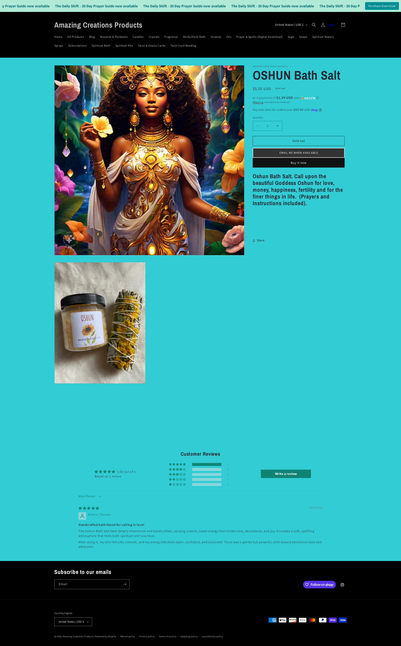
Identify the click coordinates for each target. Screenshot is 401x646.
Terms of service (167, 636)
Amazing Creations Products (79, 636)
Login (331, 25)
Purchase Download (382, 6)
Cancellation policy (212, 636)
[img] (89, 508)
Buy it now (299, 163)
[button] (314, 24)
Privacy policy (147, 636)
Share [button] (261, 240)
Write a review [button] (286, 474)
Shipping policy (189, 636)
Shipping (258, 102)
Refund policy (127, 636)
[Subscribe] (124, 584)
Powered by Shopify (105, 636)
